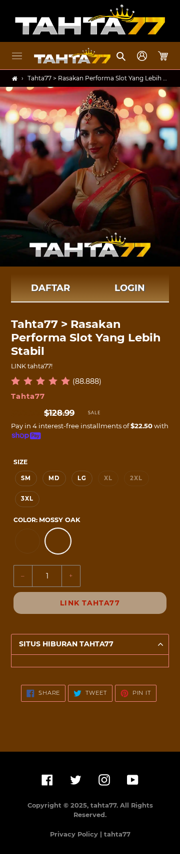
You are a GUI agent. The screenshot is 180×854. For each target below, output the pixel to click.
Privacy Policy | (77, 834)
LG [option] (82, 478)
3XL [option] (27, 498)
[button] (17, 56)
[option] (27, 541)
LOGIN (129, 288)
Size (21, 462)
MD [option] (54, 478)
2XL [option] (136, 478)
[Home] (15, 78)
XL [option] (108, 478)
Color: (47, 520)
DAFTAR (50, 288)
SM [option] (26, 478)
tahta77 (117, 834)
